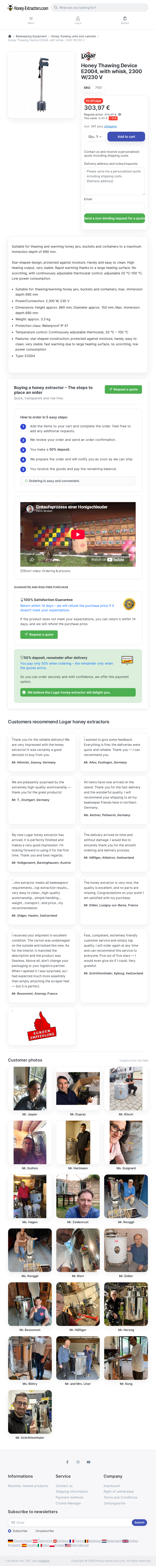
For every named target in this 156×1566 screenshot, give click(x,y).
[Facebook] (67, 1462)
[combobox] (99, 7)
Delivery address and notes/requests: (111, 164)
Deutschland (22, 1541)
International (80, 1545)
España (31, 1545)
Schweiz (62, 1541)
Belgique (94, 1541)
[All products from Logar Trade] (88, 56)
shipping (110, 126)
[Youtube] (88, 1462)
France (79, 1541)
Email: (88, 199)
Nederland (113, 1541)
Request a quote (126, 389)
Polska (59, 1545)
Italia (45, 1545)
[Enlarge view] (41, 85)
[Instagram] (78, 1462)
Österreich (45, 1541)
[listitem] (41, 85)
